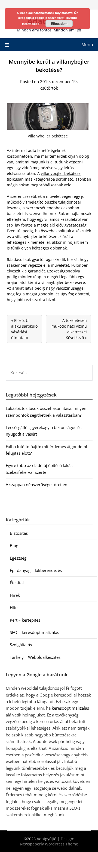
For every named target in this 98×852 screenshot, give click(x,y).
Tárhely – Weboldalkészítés (35, 657)
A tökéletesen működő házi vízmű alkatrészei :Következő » (69, 329)
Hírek (15, 595)
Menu (87, 45)
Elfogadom (59, 23)
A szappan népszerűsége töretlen (36, 484)
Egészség (18, 558)
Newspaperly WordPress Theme (49, 844)
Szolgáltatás (21, 644)
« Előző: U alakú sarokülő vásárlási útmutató (24, 329)
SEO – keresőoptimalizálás (34, 632)
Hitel (14, 607)
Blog (14, 545)
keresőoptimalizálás (70, 708)
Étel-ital (17, 582)
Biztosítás (19, 533)
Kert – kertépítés (25, 620)
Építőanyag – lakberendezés (36, 570)
